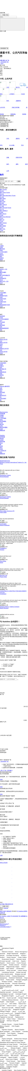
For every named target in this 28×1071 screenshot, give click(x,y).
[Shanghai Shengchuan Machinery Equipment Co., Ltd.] (18, 870)
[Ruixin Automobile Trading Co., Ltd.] (18, 885)
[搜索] (12, 24)
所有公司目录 (3, 862)
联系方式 (10, 904)
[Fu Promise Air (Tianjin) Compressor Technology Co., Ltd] (6, 885)
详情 (1, 787)
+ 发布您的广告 (4, 761)
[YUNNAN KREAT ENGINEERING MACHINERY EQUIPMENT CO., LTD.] (18, 878)
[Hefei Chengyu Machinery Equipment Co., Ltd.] (18, 893)
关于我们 (2, 904)
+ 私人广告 (3, 770)
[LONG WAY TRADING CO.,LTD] (6, 901)
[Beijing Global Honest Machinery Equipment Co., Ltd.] (6, 874)
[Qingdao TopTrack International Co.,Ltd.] (18, 874)
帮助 (6, 904)
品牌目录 (2, 913)
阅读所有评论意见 (5, 461)
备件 (2, 174)
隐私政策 (9, 911)
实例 (1, 779)
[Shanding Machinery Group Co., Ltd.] (6, 897)
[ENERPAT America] (18, 882)
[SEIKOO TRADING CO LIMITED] (18, 889)
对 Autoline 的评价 (22, 911)
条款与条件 (3, 911)
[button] (14, 39)
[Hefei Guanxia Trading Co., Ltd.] (6, 889)
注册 (1, 855)
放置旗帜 (23, 916)
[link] (14, 117)
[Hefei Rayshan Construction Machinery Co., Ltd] (6, 882)
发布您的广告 (4, 124)
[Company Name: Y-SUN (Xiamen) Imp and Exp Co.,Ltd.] (6, 870)
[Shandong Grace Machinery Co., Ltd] (18, 866)
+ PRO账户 (9, 770)
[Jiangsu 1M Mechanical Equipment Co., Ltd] (18, 897)
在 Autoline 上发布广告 (6, 916)
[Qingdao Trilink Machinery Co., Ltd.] (6, 878)
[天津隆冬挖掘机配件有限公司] (6, 893)
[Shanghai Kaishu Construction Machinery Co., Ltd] (18, 901)
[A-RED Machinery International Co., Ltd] (6, 866)
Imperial (6, 908)
